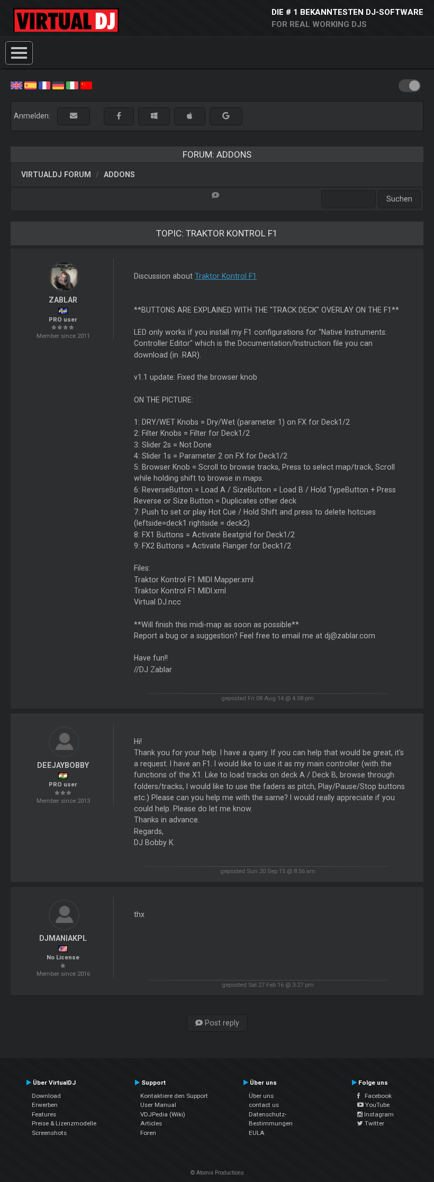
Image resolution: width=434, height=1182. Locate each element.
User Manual (158, 1104)
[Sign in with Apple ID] (189, 116)
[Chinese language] (86, 84)
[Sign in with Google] (226, 116)
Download (46, 1095)
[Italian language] (72, 84)
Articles (151, 1123)
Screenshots (49, 1133)
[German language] (58, 84)
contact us (264, 1104)
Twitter (373, 1123)
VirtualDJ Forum (56, 174)
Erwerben (45, 1104)
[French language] (44, 84)
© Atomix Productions (217, 1172)
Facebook (376, 1095)
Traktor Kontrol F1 (226, 276)
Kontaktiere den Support (174, 1095)
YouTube (377, 1104)
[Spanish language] (30, 84)
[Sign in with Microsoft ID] (154, 116)
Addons (119, 174)
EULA (257, 1133)
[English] (16, 84)
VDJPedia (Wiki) (162, 1114)
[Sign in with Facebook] (119, 116)
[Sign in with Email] (73, 116)
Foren (148, 1133)
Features (44, 1114)
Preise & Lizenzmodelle (64, 1123)
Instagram (378, 1114)
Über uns (261, 1095)
